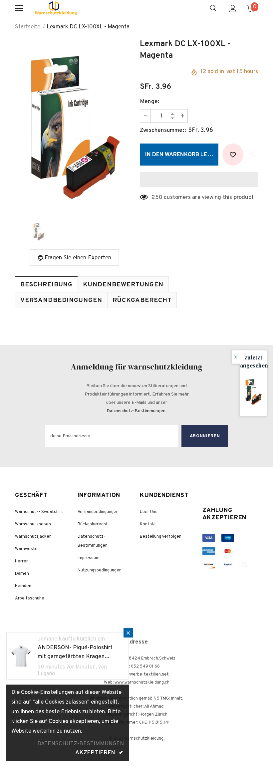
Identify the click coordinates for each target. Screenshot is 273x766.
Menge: (149, 101)
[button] (199, 179)
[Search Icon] (213, 8)
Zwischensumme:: (163, 130)
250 (156, 197)
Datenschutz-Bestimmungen (136, 411)
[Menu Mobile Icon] (19, 8)
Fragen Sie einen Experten (78, 258)
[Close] (128, 632)
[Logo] (56, 8)
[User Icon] (232, 8)
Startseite (27, 27)
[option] (74, 126)
